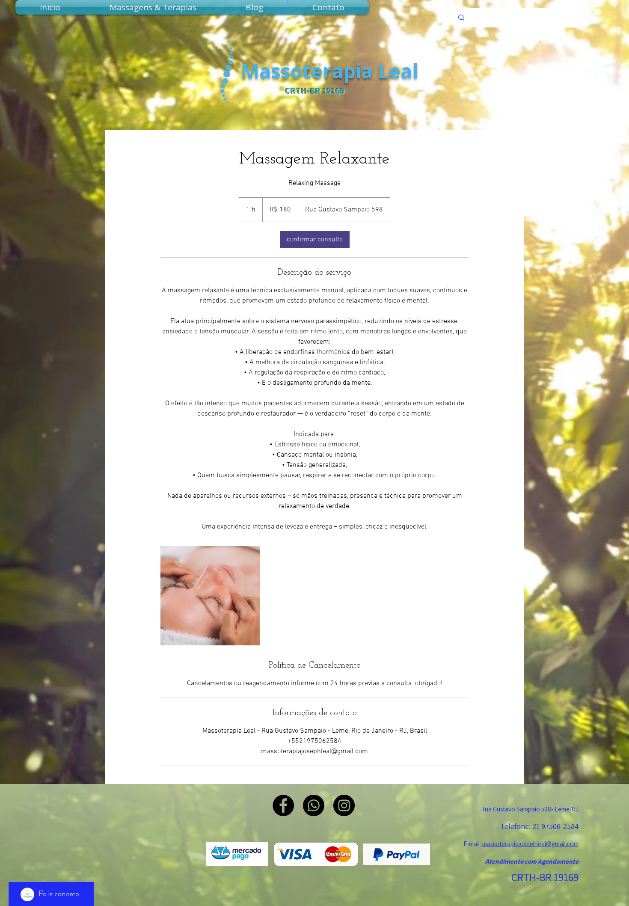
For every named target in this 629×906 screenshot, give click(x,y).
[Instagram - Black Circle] (344, 805)
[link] (315, 239)
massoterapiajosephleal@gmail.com (530, 844)
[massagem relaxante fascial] (210, 595)
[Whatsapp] (313, 805)
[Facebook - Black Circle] (283, 805)
